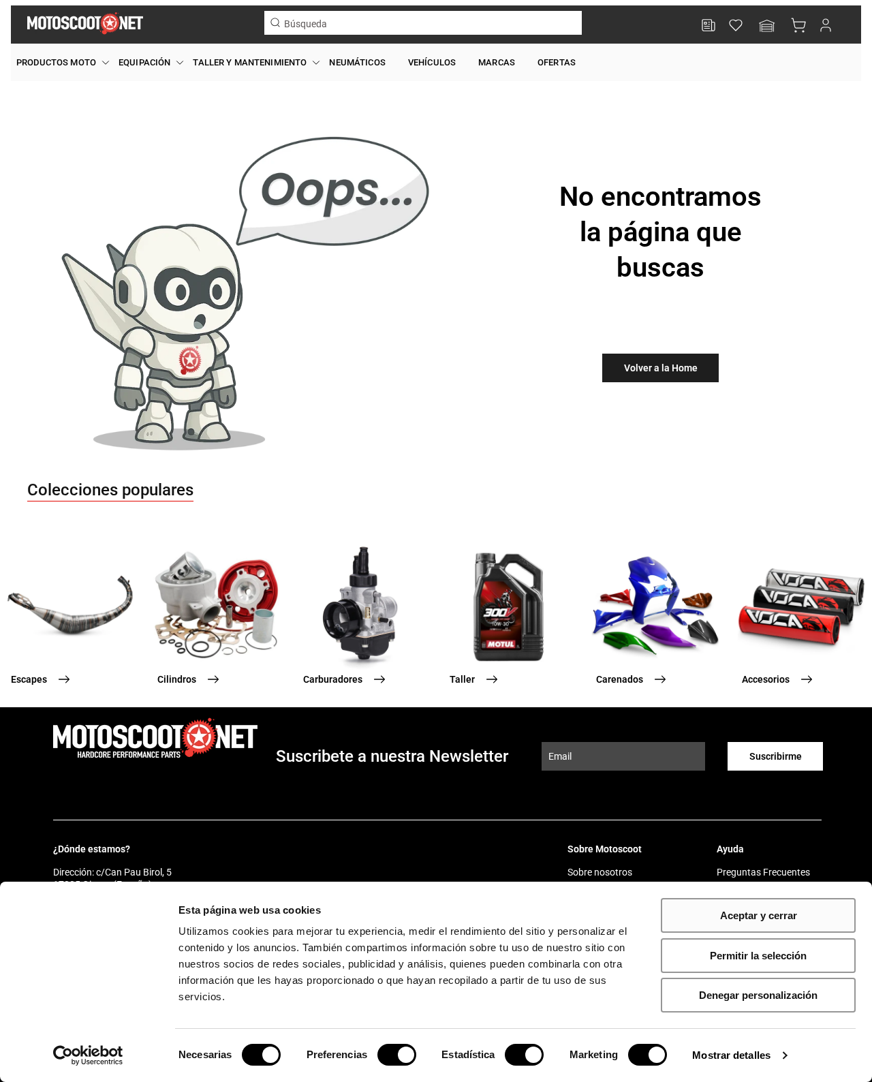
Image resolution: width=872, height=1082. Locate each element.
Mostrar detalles (731, 1055)
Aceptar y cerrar (758, 915)
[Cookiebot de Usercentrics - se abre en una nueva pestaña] (88, 1055)
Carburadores (332, 679)
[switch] (396, 1055)
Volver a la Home (661, 367)
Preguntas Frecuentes (763, 872)
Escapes (29, 679)
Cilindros (176, 679)
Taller (462, 679)
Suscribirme (775, 756)
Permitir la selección (758, 955)
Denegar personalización (758, 995)
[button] (767, 27)
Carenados (619, 679)
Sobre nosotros (599, 872)
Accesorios (766, 679)
